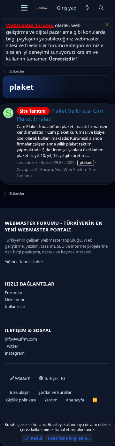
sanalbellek (27, 162)
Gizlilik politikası (21, 400)
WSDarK (22, 378)
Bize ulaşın (20, 392)
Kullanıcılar (15, 306)
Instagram (15, 353)
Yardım (50, 400)
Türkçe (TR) (54, 378)
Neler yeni (14, 299)
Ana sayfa (75, 400)
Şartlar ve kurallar (55, 392)
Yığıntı (11, 262)
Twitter (11, 346)
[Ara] (101, 8)
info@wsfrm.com (21, 339)
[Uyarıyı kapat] (106, 25)
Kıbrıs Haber (31, 262)
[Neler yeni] (87, 8)
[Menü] (24, 8)
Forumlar (13, 292)
